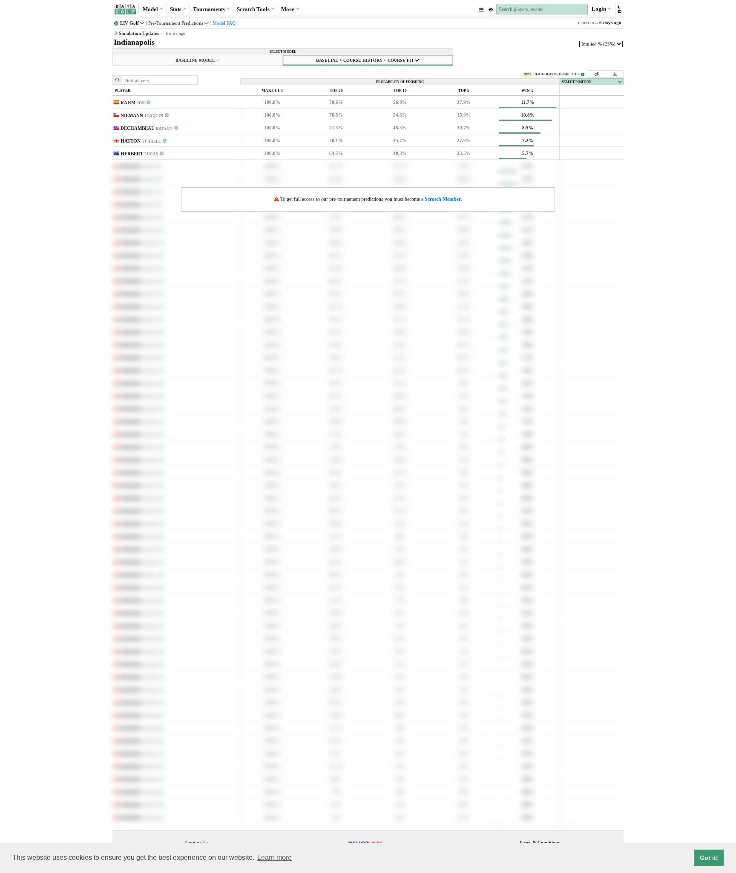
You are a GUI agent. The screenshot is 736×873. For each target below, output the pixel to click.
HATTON (141, 140)
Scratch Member (443, 199)
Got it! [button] (709, 857)
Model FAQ (224, 23)
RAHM (133, 102)
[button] (619, 9)
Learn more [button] (274, 857)
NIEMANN (142, 115)
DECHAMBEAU (146, 128)
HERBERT (139, 153)
